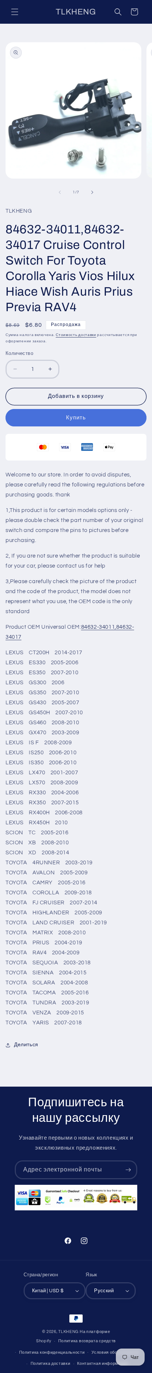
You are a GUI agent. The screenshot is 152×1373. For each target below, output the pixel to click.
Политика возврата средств (87, 1341)
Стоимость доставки (76, 335)
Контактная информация (102, 1364)
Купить (76, 417)
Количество (19, 353)
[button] (15, 12)
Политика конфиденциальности (52, 1352)
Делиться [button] (26, 1044)
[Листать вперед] (92, 192)
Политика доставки (50, 1364)
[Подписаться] (128, 1169)
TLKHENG (68, 1332)
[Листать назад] (60, 192)
